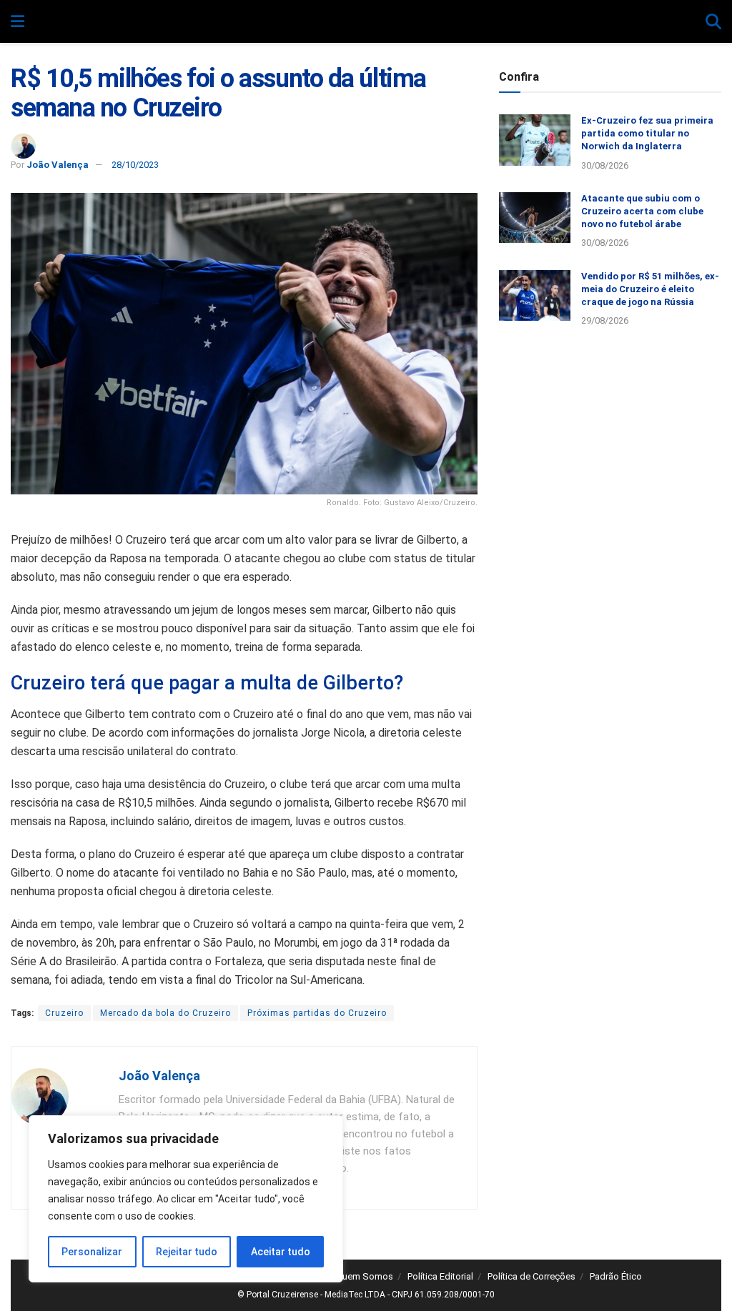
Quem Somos (364, 1276)
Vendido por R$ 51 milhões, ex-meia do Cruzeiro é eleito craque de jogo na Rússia (650, 289)
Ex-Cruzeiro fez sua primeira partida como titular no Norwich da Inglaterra (647, 133)
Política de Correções (531, 1276)
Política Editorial (440, 1276)
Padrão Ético (616, 1276)
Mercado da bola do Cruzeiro (165, 1013)
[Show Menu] (17, 22)
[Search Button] (713, 22)
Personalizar (91, 1251)
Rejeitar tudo (186, 1251)
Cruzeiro (64, 1013)
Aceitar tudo (280, 1251)
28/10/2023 (135, 164)
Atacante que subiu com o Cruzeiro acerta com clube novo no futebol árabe (642, 211)
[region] (186, 1198)
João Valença (57, 164)
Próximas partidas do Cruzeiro (317, 1013)
